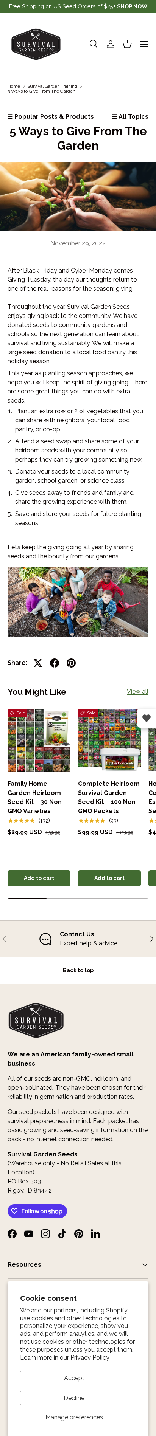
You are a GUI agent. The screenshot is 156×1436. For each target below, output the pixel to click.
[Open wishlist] (146, 718)
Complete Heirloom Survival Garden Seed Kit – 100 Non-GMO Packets (109, 797)
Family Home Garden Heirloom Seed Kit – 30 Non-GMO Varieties (36, 797)
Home (14, 86)
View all (137, 691)
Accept (74, 1378)
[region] (78, 939)
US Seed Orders (74, 6)
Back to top (78, 970)
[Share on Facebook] (54, 663)
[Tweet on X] (38, 663)
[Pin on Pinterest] (71, 663)
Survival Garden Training (52, 86)
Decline (74, 1398)
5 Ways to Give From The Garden (41, 91)
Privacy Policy (89, 1357)
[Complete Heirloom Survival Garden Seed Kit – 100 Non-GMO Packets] (109, 740)
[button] (127, 44)
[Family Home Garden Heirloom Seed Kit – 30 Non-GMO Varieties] (39, 740)
